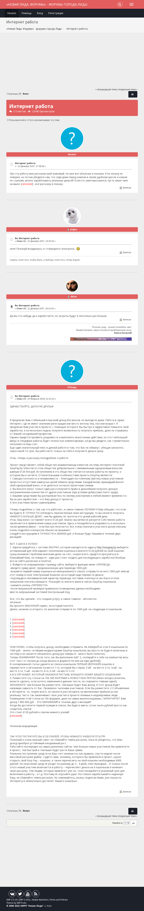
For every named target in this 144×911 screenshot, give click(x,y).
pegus (73, 229)
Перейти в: (117, 823)
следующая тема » (127, 89)
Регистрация (55, 13)
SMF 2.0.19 (11, 900)
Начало (11, 13)
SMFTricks (21, 902)
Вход (40, 13)
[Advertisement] (72, 62)
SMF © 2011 (25, 900)
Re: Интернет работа (27, 238)
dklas (74, 296)
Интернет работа (25, 163)
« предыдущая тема (106, 89)
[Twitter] (20, 894)
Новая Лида (35, 905)
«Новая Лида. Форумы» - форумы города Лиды (46, 4)
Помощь (26, 13)
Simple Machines (40, 900)
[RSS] (35, 894)
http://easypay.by (106, 547)
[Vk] (12, 894)
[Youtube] (27, 894)
